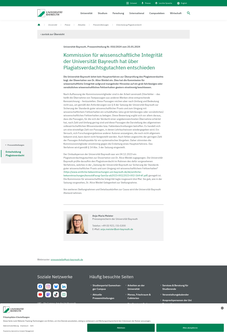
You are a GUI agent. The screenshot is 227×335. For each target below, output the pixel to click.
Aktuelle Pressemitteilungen (103, 296)
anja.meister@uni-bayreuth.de (116, 229)
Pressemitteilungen (101, 25)
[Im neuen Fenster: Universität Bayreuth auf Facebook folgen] (40, 286)
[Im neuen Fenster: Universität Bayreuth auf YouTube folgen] (40, 294)
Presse (148, 3)
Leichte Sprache (165, 3)
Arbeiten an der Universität (136, 287)
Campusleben (157, 13)
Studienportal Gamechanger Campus (107, 287)
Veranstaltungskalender (175, 294)
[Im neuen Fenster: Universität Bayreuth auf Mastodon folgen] (48, 294)
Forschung (118, 13)
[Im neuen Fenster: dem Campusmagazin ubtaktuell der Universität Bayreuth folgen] (64, 294)
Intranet (133, 3)
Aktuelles (81, 25)
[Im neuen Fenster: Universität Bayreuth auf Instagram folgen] (48, 286)
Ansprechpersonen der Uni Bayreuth (177, 302)
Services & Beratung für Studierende (175, 287)
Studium (102, 13)
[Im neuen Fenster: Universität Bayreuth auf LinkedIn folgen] (64, 286)
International (136, 13)
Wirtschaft (176, 13)
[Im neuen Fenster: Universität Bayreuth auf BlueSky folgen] (56, 286)
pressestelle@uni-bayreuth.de (67, 259)
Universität (86, 13)
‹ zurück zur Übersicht (52, 34)
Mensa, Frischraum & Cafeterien (139, 296)
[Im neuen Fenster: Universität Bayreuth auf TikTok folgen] (56, 294)
